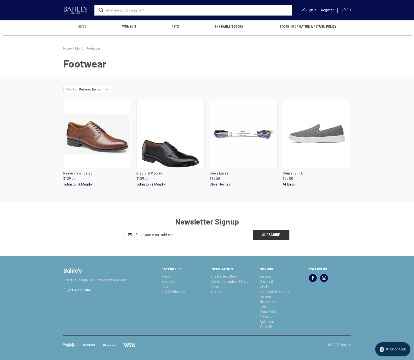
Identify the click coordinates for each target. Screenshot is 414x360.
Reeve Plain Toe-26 (77, 173)
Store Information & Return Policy (308, 26)
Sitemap (217, 291)
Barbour (266, 276)
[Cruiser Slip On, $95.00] (317, 134)
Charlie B (266, 281)
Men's (81, 26)
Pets (175, 26)
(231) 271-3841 (80, 290)
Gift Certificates (173, 291)
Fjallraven (267, 322)
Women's (129, 26)
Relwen (265, 296)
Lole (263, 307)
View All (266, 327)
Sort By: (71, 89)
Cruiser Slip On (294, 173)
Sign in (311, 10)
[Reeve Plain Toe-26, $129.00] (97, 134)
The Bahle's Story (229, 26)
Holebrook (267, 302)
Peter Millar (268, 312)
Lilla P (264, 286)
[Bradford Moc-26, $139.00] (170, 134)
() (348, 10)
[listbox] (95, 89)
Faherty (265, 317)
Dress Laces (219, 173)
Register (327, 10)
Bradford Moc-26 (149, 173)
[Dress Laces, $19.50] (244, 134)
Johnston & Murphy (274, 291)
